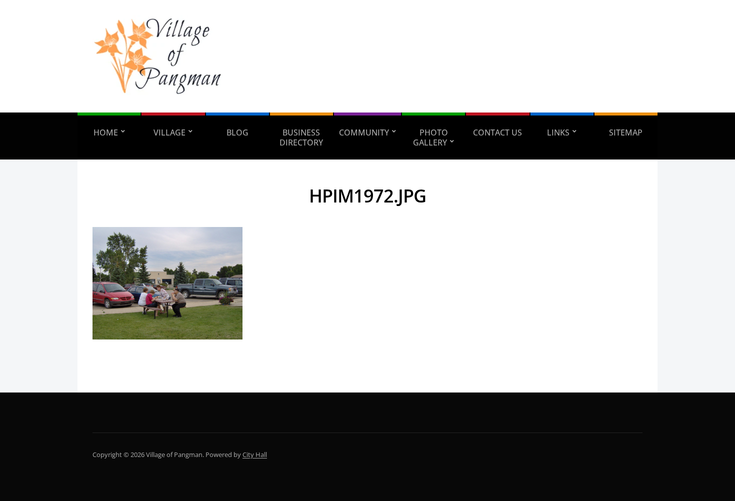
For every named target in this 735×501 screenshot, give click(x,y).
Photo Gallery (430, 137)
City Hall (254, 454)
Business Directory (301, 137)
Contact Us (497, 132)
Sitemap (625, 132)
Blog (237, 132)
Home (106, 132)
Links (558, 132)
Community (364, 132)
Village (170, 132)
